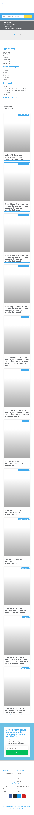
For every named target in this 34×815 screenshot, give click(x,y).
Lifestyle (19, 781)
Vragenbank (6, 776)
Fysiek (18, 778)
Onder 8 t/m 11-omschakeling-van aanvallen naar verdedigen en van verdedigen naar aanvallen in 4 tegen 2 (16, 309)
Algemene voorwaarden (23, 786)
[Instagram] (15, 796)
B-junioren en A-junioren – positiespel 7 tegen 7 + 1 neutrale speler (15, 463)
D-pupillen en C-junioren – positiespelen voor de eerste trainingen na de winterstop (15, 610)
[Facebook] (10, 796)
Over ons (5, 786)
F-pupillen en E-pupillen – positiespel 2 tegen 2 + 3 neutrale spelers (14, 561)
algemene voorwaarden (24, 806)
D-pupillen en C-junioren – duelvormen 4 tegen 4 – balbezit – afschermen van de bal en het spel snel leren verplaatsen (17, 660)
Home (14, 34)
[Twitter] (19, 796)
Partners (5, 789)
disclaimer (13, 808)
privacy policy (20, 808)
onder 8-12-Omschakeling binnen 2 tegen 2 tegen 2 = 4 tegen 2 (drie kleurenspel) (15, 157)
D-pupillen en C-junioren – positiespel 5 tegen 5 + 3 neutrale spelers (14, 512)
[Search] (28, 16)
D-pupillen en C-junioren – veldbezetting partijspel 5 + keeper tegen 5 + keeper (15, 710)
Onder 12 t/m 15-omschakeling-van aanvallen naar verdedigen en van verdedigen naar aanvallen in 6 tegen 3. (17, 258)
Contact (19, 791)
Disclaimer (19, 789)
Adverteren (6, 791)
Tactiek (19, 776)
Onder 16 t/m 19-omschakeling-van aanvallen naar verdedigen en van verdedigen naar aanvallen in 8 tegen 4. (17, 207)
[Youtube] (24, 796)
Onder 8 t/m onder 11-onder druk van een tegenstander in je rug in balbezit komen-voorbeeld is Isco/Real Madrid (17, 413)
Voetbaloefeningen (8, 773)
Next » (23, 715)
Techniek (19, 773)
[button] (31, 5)
